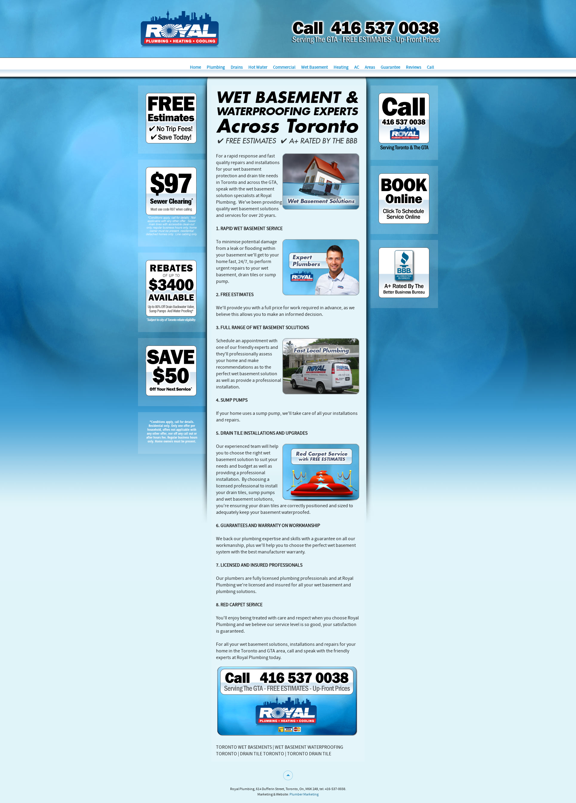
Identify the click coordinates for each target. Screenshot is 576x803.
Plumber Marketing (304, 794)
